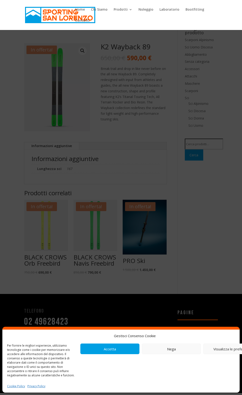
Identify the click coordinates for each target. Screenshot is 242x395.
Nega (171, 349)
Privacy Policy (36, 386)
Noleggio (145, 10)
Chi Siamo (99, 10)
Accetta (110, 349)
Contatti (82, 21)
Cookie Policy (16, 386)
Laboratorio (169, 10)
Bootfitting (195, 10)
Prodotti (121, 10)
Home (80, 10)
